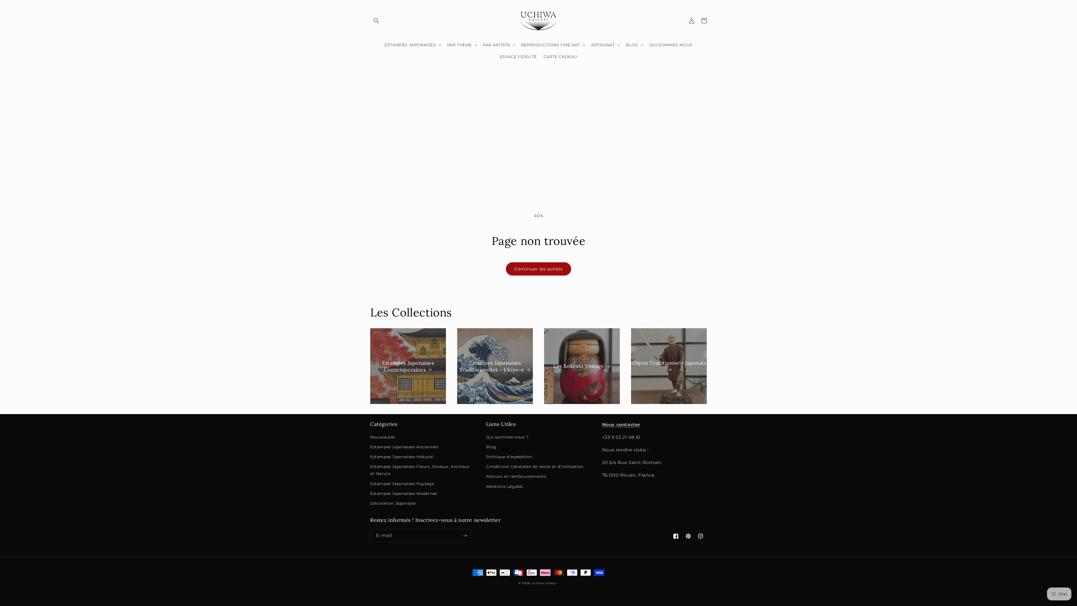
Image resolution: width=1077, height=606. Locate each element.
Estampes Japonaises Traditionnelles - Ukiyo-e (491, 366)
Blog (491, 446)
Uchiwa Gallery (544, 583)
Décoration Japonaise (393, 503)
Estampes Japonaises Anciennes (404, 446)
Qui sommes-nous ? (507, 437)
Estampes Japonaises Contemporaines (408, 366)
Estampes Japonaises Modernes (403, 493)
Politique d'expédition (509, 456)
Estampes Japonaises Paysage (402, 483)
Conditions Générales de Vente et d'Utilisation (534, 466)
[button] (376, 21)
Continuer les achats (538, 269)
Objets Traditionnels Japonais (669, 363)
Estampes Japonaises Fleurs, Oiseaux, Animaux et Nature (419, 470)
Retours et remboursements (516, 476)
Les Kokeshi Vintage (578, 366)
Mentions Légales (504, 486)
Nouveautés (382, 437)
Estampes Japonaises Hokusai (401, 456)
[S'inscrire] (465, 535)
